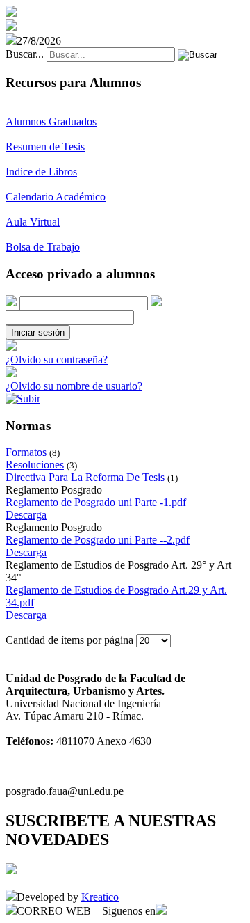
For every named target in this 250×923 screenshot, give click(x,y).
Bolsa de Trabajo (43, 247)
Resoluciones (35, 465)
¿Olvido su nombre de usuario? (74, 386)
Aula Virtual (33, 222)
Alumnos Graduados (51, 121)
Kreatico (100, 897)
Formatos (26, 452)
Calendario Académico (56, 197)
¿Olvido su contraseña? (57, 359)
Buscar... (25, 54)
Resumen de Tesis (45, 146)
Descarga (26, 515)
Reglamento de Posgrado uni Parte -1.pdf (96, 502)
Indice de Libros (41, 172)
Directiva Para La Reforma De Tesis (85, 477)
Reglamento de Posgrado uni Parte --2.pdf (98, 540)
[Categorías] (23, 398)
